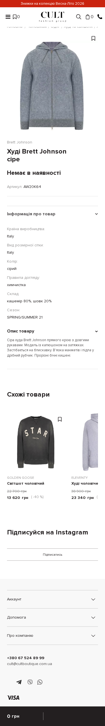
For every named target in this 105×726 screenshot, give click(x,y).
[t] (19, 682)
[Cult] (52, 17)
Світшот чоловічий (25, 484)
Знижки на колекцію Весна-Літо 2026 (52, 3)
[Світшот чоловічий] (36, 442)
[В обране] (93, 88)
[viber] (29, 682)
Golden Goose (20, 478)
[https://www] (9, 682)
